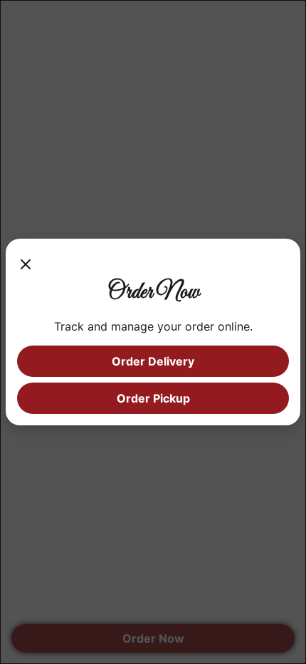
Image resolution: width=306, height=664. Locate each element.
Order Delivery (153, 361)
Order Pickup (153, 398)
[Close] (25, 264)
